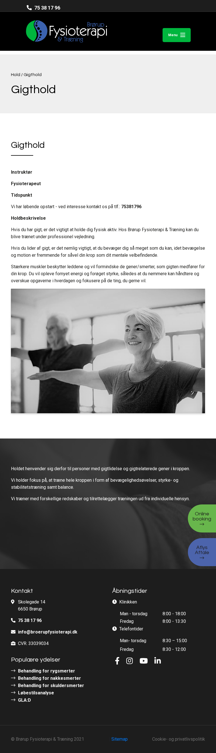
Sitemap (119, 739)
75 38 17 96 (46, 8)
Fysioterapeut (26, 183)
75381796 (131, 206)
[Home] (55, 31)
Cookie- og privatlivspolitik (178, 739)
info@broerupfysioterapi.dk (47, 632)
